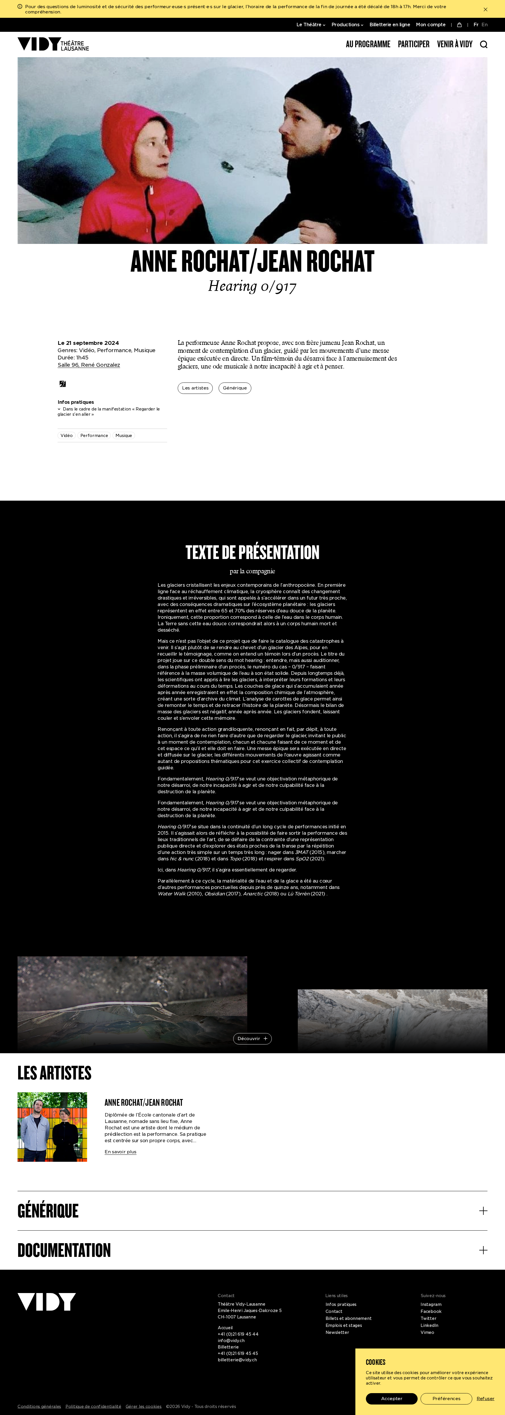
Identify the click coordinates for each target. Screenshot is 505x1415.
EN (484, 24)
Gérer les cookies (144, 1406)
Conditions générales (39, 1406)
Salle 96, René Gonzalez (89, 365)
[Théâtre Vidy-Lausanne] (53, 44)
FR (475, 24)
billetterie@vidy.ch (237, 1360)
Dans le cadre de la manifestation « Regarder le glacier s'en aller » (109, 412)
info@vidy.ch (231, 1340)
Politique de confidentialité (93, 1406)
